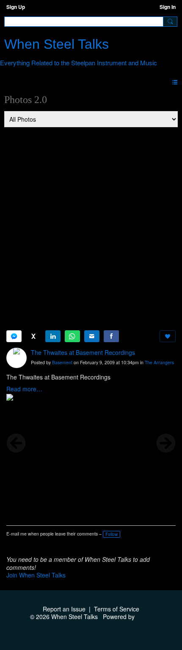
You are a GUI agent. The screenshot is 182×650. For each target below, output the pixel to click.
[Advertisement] (91, 223)
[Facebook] (111, 336)
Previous (16, 443)
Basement (62, 362)
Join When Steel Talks (36, 575)
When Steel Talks (56, 44)
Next (166, 443)
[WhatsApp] (72, 336)
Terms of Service (116, 609)
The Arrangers (159, 362)
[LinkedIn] (53, 336)
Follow (111, 534)
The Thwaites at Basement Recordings (83, 352)
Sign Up (15, 7)
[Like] (168, 336)
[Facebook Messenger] (14, 336)
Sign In (168, 7)
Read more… (24, 389)
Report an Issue (64, 609)
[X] (33, 336)
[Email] (91, 336)
